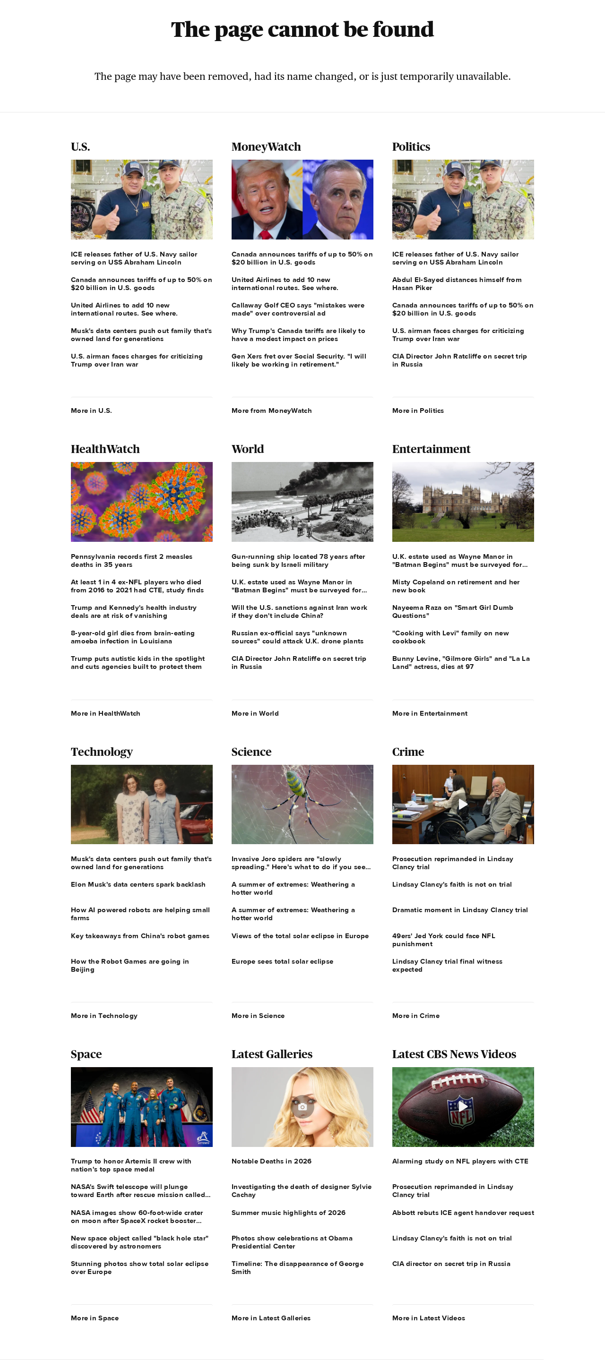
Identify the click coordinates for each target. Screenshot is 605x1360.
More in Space (95, 1318)
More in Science (258, 1015)
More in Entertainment (429, 713)
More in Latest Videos (428, 1318)
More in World (255, 713)
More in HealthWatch (106, 713)
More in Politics (418, 410)
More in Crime (416, 1015)
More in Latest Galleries (271, 1318)
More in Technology (104, 1015)
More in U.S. (91, 410)
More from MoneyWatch (272, 410)
